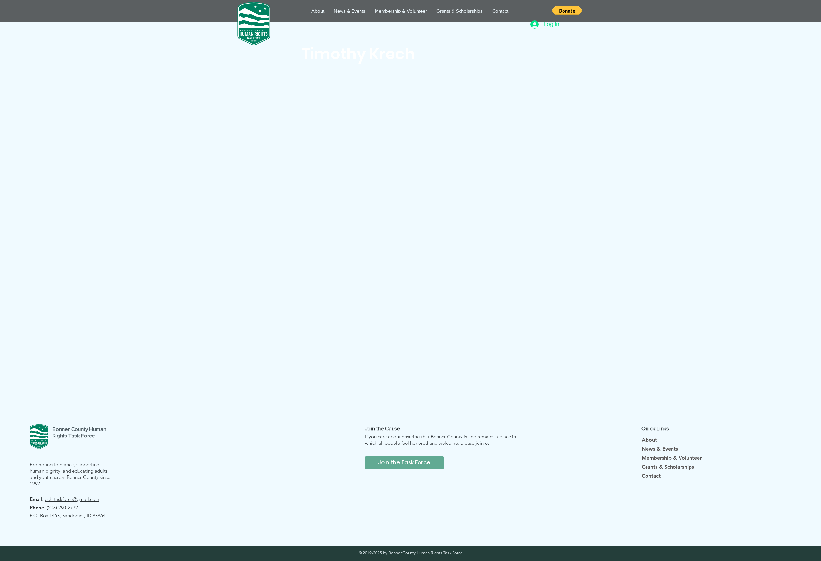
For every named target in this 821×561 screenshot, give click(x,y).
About (649, 440)
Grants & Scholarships (668, 467)
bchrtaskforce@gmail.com (72, 499)
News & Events (660, 449)
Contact (651, 476)
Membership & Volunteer (672, 458)
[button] (567, 10)
